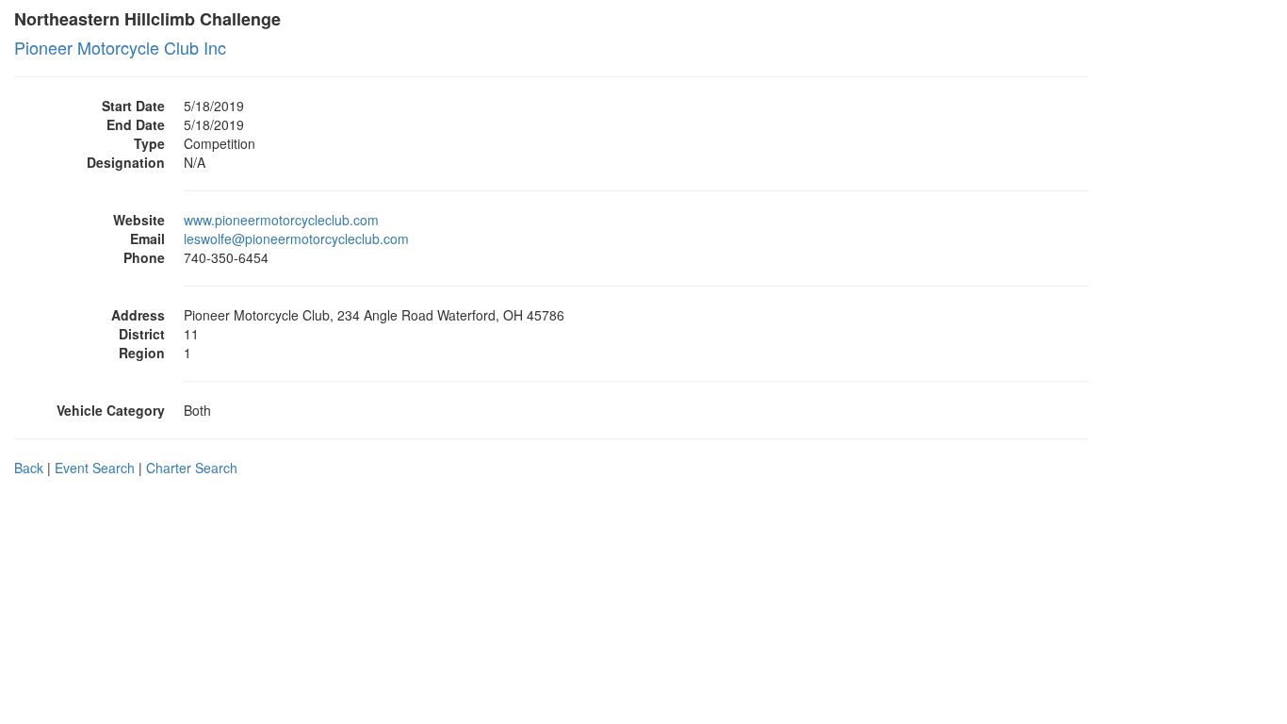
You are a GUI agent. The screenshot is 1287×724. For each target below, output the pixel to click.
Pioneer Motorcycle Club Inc (120, 47)
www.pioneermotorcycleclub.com (281, 219)
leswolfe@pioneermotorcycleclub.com (296, 238)
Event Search (95, 467)
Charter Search (191, 467)
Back (28, 467)
